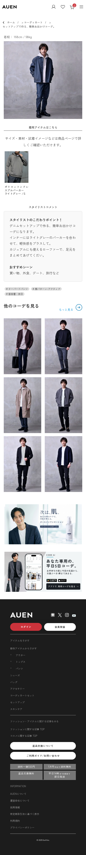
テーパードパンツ (18, 289)
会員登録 (60, 627)
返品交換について (43, 745)
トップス (20, 661)
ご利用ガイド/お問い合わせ (43, 755)
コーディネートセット (22, 695)
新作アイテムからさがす (23, 648)
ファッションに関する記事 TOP (27, 729)
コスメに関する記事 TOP (23, 735)
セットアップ (17, 702)
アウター (20, 655)
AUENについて (18, 793)
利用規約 (15, 820)
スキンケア (16, 709)
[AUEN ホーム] (9, 7)
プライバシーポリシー (22, 827)
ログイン (26, 626)
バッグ (13, 682)
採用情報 (15, 807)
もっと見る (66, 309)
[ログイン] (53, 7)
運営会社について (20, 800)
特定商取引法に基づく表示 (24, 814)
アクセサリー (17, 688)
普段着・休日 (15, 294)
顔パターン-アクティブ (47, 289)
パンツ (19, 668)
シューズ (15, 675)
